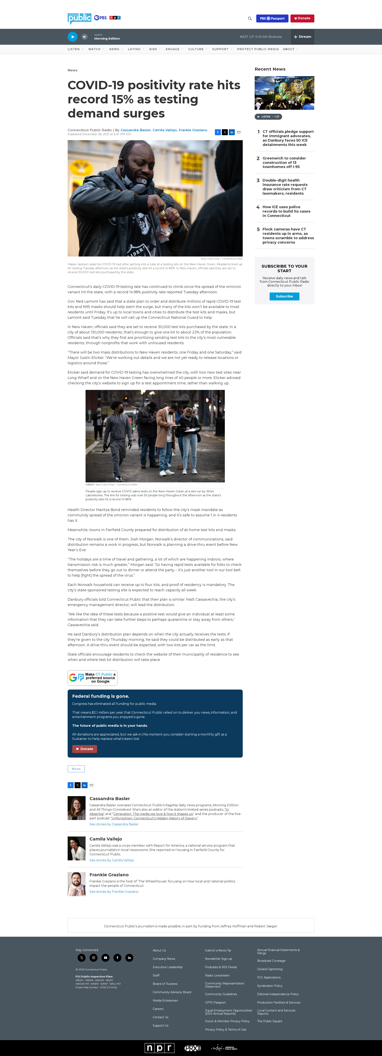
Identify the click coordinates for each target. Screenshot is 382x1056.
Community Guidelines (221, 994)
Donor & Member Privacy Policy (227, 1021)
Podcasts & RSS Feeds (221, 967)
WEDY (109, 980)
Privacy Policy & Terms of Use (225, 1029)
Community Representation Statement (224, 985)
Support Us (160, 1025)
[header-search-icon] (250, 18)
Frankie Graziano (193, 130)
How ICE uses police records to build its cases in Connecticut (286, 211)
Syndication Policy (270, 986)
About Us (159, 950)
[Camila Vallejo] (77, 848)
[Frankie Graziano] (77, 884)
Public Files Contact (87, 987)
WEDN (89, 980)
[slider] (91, 37)
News (73, 70)
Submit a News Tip (218, 950)
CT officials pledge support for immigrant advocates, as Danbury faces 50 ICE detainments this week (288, 138)
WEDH (80, 980)
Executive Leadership (168, 967)
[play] (72, 37)
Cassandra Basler (136, 130)
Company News (164, 959)
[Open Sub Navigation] (82, 49)
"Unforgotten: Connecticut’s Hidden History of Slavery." (154, 818)
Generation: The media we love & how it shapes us (153, 814)
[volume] (84, 36)
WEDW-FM (82, 983)
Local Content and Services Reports (276, 1012)
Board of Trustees (165, 984)
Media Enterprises (165, 1000)
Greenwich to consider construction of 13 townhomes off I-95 (284, 162)
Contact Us (160, 1017)
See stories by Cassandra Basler (114, 824)
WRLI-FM (115, 983)
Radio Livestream (217, 975)
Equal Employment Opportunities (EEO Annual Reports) (228, 1012)
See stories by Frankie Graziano (114, 892)
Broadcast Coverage (271, 961)
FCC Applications (269, 977)
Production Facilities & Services (278, 1002)
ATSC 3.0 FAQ (108, 987)
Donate (304, 18)
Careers (158, 1009)
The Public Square (269, 1021)
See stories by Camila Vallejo (112, 860)
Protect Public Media (258, 49)
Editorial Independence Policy (278, 994)
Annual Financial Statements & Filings (278, 952)
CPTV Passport (215, 1002)
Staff (156, 975)
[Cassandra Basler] (77, 808)
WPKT (104, 983)
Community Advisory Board (172, 992)
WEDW (99, 980)
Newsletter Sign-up (218, 959)
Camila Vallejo (165, 130)
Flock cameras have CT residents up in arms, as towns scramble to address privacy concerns (288, 236)
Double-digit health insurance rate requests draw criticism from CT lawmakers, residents (285, 187)
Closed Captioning (270, 969)
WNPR (95, 983)
